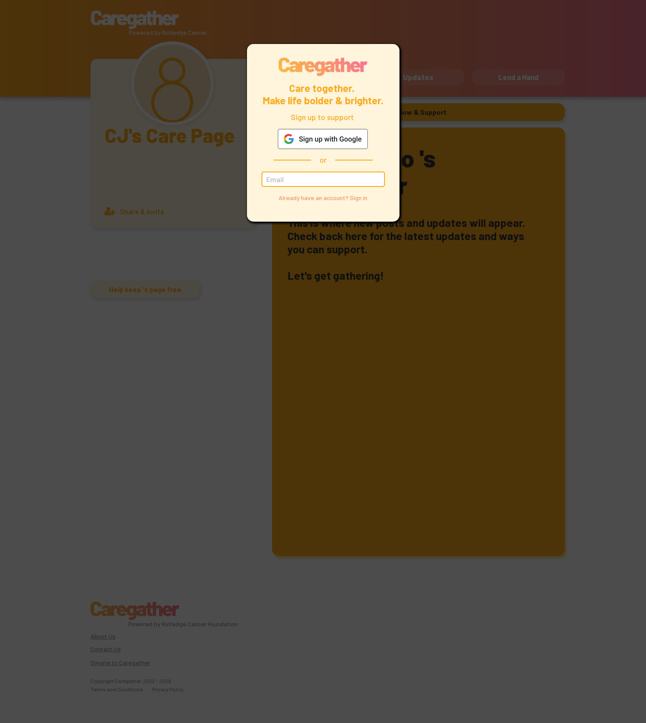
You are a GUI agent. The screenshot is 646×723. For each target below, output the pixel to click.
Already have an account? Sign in (323, 197)
